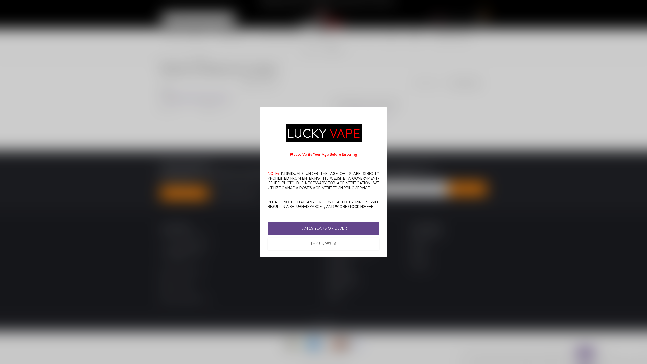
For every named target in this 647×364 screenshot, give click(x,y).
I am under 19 (323, 243)
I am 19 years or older (323, 228)
